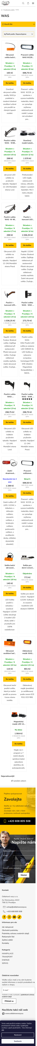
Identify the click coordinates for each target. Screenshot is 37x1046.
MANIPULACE (7, 953)
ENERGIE (5, 960)
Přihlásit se (9, 1001)
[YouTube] (14, 917)
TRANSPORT (7, 957)
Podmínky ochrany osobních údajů (15, 933)
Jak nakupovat (7, 927)
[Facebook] (4, 917)
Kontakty (5, 943)
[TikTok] (19, 917)
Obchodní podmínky (10, 930)
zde (2, 1030)
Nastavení (17, 1035)
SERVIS (5, 963)
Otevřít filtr (8, 24)
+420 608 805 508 (19, 821)
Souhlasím (18, 1041)
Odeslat (24, 875)
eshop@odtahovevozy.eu (16, 907)
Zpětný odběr (7, 940)
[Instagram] (9, 917)
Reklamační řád (8, 937)
